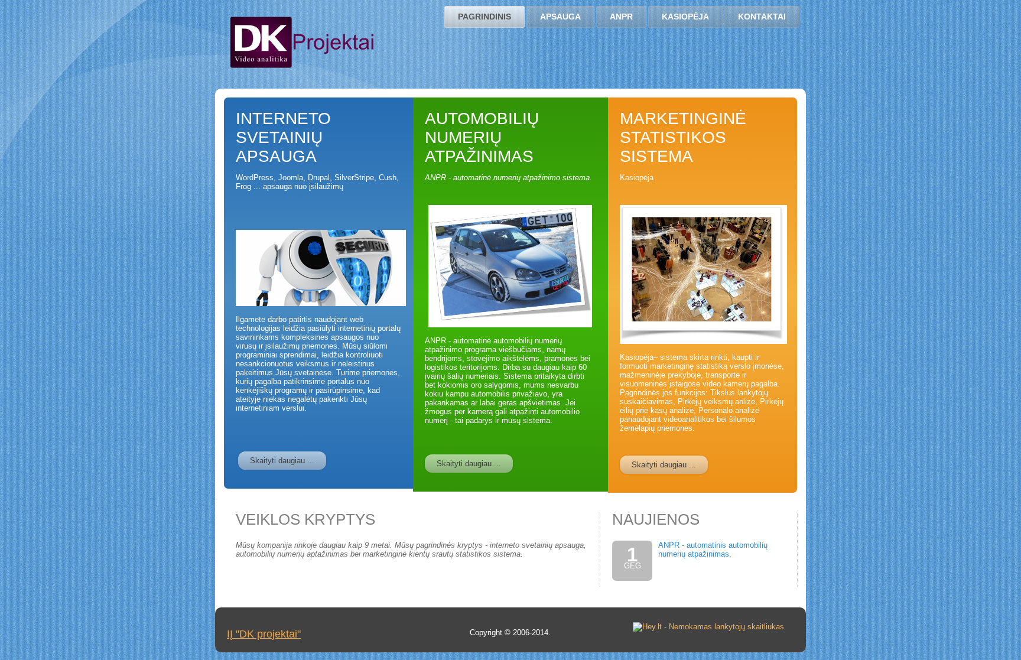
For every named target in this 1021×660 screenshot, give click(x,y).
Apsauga (560, 16)
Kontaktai (762, 16)
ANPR (621, 16)
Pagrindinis (484, 16)
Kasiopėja (685, 16)
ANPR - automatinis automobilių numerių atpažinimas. (713, 549)
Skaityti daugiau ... (282, 460)
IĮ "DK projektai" (264, 634)
